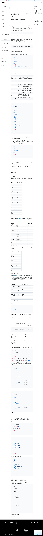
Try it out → (35, 0)
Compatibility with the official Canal (38, 21)
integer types (19, 218)
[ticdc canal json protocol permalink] (25, 7)
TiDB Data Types (21, 174)
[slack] (37, 523)
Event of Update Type (37, 22)
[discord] (38, 523)
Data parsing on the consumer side (38, 13)
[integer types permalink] (16, 216)
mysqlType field (36, 23)
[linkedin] (34, 523)
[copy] (31, 32)
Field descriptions (36, 14)
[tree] (5, 39)
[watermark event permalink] (17, 134)
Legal (18, 534)
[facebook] (36, 523)
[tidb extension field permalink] (18, 35)
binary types (16, 275)
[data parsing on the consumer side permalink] (21, 159)
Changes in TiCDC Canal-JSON (37, 24)
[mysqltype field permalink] (16, 412)
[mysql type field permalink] (16, 172)
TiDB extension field (36, 8)
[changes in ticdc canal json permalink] (22, 477)
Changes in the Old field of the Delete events (38, 25)
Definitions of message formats (37, 9)
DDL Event (36, 10)
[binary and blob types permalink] (19, 273)
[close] (41, 530)
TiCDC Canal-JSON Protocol (14, 511)
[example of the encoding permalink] (18, 300)
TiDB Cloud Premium (9, 0)
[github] (31, 523)
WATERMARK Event (37, 12)
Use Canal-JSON (36, 7)
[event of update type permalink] (18, 342)
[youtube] (40, 523)
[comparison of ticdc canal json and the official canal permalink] (11, 315)
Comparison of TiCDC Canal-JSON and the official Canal (38, 20)
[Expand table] (32, 72)
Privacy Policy (15, 534)
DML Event (36, 11)
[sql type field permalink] (15, 176)
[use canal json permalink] (17, 16)
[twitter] (33, 523)
